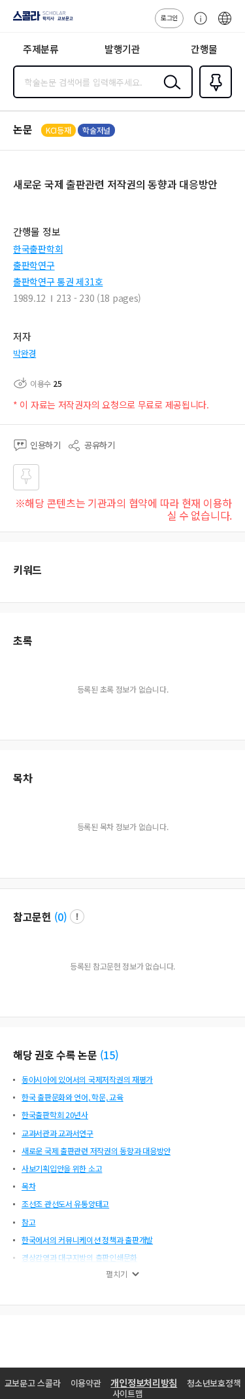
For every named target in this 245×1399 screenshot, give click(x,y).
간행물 (204, 49)
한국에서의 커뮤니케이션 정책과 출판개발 (87, 1239)
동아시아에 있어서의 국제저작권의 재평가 (87, 1079)
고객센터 (197, 25)
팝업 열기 (77, 916)
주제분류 (41, 49)
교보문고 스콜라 (33, 1383)
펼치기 (116, 1274)
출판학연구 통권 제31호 (58, 281)
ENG (225, 25)
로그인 (169, 17)
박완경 (24, 353)
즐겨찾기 (213, 97)
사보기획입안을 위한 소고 (62, 1168)
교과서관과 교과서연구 (57, 1132)
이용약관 (86, 1383)
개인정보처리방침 (143, 1382)
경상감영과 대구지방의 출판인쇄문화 (79, 1257)
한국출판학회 (38, 248)
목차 (28, 1185)
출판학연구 (34, 265)
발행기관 (122, 49)
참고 (28, 1221)
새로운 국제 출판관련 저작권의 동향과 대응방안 (96, 1150)
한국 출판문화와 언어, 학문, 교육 (72, 1096)
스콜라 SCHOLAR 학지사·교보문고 (40, 20)
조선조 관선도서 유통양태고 (65, 1203)
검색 (169, 92)
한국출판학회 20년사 (55, 1114)
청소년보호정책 (213, 1383)
